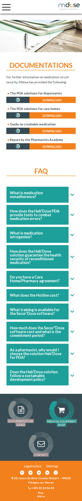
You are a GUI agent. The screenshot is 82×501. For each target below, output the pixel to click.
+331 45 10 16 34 (42, 488)
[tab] (41, 195)
